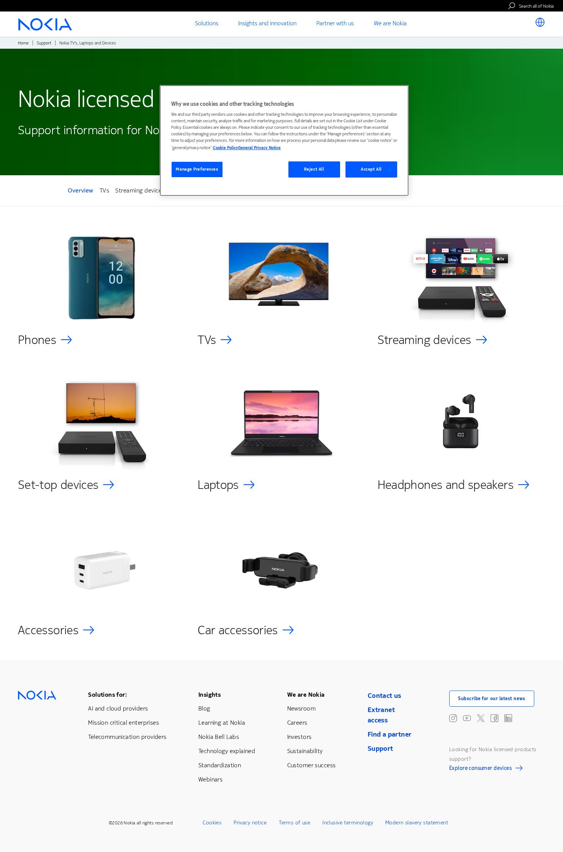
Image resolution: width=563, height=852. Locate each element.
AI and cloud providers (118, 708)
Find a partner (390, 734)
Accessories (48, 630)
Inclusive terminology (347, 822)
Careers (297, 722)
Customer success (311, 765)
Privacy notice (250, 822)
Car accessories (238, 630)
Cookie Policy (225, 148)
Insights (209, 695)
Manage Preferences (197, 169)
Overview (80, 191)
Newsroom (301, 708)
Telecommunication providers (127, 736)
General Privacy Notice (259, 148)
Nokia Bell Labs (218, 736)
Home (23, 43)
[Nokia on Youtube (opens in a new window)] (467, 718)
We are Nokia (306, 695)
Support (44, 43)
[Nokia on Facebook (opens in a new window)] (494, 718)
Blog (204, 708)
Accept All (371, 169)
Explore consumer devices (480, 769)
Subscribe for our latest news (491, 699)
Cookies (212, 822)
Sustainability (305, 751)
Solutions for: (107, 695)
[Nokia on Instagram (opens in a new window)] (453, 718)
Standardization (219, 765)
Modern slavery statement (416, 822)
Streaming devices (139, 190)
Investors (299, 736)
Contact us (384, 695)
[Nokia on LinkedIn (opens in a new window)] (508, 718)
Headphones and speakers (446, 484)
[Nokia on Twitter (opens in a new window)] (480, 718)
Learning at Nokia (221, 722)
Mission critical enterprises (123, 722)
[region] (284, 140)
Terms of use (294, 822)
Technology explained (226, 751)
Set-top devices (58, 484)
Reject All (314, 169)
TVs (104, 190)
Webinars (210, 779)
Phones (37, 339)
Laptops (218, 484)
